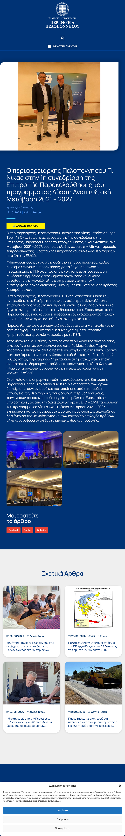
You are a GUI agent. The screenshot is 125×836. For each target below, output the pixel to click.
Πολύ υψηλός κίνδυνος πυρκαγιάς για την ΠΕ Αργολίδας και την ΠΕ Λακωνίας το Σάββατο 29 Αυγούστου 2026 (92, 646)
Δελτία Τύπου (32, 212)
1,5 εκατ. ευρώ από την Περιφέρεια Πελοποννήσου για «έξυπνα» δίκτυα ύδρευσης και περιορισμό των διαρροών (29, 724)
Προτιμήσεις (62, 828)
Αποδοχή (62, 810)
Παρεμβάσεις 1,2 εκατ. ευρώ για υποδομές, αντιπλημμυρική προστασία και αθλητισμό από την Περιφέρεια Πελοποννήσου (92, 724)
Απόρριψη (63, 819)
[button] (120, 785)
